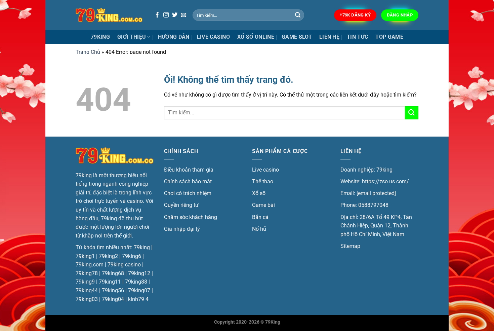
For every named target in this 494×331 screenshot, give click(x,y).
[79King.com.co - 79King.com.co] (109, 15)
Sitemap (350, 246)
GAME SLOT (297, 37)
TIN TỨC (357, 37)
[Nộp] (298, 15)
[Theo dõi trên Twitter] (174, 15)
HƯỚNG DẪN (174, 37)
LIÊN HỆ (329, 37)
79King (272, 322)
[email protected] (376, 193)
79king (100, 37)
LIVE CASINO (213, 37)
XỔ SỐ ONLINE (255, 37)
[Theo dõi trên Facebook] (157, 15)
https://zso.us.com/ (385, 181)
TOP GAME (389, 37)
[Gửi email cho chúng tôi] (183, 15)
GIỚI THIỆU (131, 37)
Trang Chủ (88, 52)
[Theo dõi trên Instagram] (166, 15)
